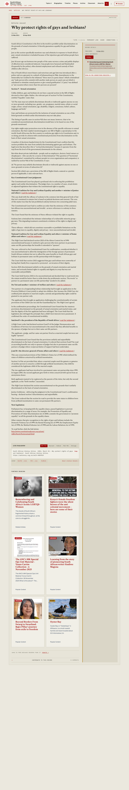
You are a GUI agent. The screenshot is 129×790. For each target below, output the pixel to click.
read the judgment (28, 193)
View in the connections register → (98, 75)
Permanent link (92, 40)
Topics (48, 3)
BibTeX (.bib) (22, 461)
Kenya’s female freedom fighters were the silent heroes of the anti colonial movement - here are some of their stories (62, 505)
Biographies (58, 3)
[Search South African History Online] (107, 4)
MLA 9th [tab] (66, 445)
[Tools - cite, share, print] (111, 4)
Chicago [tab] (73, 445)
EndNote (43, 461)
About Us (101, 3)
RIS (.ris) (34, 461)
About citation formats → (70, 461)
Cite (79, 40)
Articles (17, 10)
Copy (75, 451)
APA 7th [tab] (43, 445)
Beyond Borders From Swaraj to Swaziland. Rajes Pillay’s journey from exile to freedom (27, 626)
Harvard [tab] (51, 445)
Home (10, 10)
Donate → (45, 652)
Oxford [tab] (59, 445)
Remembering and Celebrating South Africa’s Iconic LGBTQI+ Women (28, 503)
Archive (82, 3)
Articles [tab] (89, 57)
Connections (112, 40)
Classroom (91, 3)
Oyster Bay (55, 622)
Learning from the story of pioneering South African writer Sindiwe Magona (62, 563)
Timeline (67, 3)
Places (75, 3)
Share (102, 40)
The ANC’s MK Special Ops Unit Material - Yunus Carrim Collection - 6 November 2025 (27, 564)
